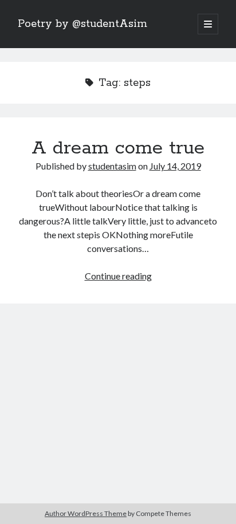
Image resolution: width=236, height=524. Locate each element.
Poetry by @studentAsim (82, 24)
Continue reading (118, 275)
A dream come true (118, 148)
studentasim (112, 165)
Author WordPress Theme (86, 513)
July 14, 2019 (175, 165)
